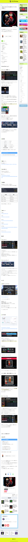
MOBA (21, 80)
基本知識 (21, 67)
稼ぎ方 (2, 51)
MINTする (3, 58)
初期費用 (3, 48)
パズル (21, 96)
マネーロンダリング (4, 53)
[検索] (26, 17)
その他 (16, 494)
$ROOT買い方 (4, 47)
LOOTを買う (3, 57)
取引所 (21, 68)
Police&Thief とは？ (4, 43)
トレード (21, 65)
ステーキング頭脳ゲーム (5, 44)
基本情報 (3, 45)
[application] (23, 9)
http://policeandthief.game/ (4, 213)
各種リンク (3, 49)
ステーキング (3, 52)
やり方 (2, 55)
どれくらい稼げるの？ (4, 61)
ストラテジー (22, 85)
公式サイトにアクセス (5, 56)
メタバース (22, 88)
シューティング (22, 93)
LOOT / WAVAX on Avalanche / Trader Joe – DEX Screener (9, 164)
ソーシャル (22, 77)
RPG (21, 89)
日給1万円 (3, 62)
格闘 (21, 81)
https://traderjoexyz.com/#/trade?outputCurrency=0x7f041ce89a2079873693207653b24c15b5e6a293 (9, 176)
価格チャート (3, 46)
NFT (20, 73)
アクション (22, 92)
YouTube (8, 526)
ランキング (21, 70)
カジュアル (22, 84)
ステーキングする (4, 59)
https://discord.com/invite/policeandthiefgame (7, 220)
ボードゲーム (22, 76)
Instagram (5, 526)
